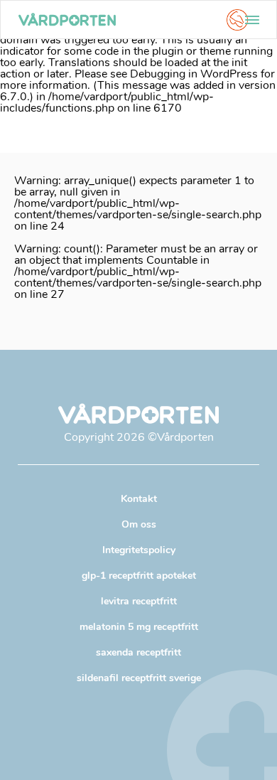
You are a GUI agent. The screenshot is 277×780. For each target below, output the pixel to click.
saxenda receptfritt (138, 652)
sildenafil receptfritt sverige (139, 678)
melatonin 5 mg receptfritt (139, 627)
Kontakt (139, 499)
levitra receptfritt (139, 601)
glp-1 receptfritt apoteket (139, 575)
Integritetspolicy (138, 550)
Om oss (138, 524)
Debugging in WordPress (194, 74)
